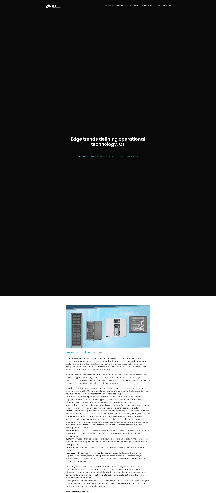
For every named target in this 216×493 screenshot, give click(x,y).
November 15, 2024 (74, 352)
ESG (129, 6)
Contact (167, 6)
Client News (147, 6)
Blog (136, 6)
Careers (119, 6)
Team (157, 6)
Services (107, 6)
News (87, 352)
